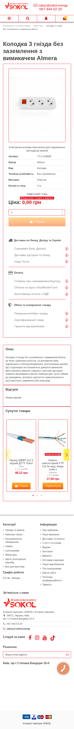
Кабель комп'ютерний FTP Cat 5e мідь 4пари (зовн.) (53, 465)
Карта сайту (49, 572)
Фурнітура (11, 554)
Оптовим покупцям (53, 560)
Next (66, 455)
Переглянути (53, 485)
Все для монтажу (14, 566)
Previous (7, 455)
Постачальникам (51, 568)
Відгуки (46, 547)
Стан (30, 194)
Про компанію (50, 530)
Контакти (47, 551)
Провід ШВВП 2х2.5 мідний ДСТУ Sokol (21, 462)
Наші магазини (50, 534)
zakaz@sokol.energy (53, 5)
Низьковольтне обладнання (13, 540)
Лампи (9, 546)
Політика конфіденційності (52, 579)
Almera (41, 162)
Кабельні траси (13, 534)
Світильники (12, 550)
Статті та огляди (51, 543)
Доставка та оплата (53, 538)
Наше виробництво (53, 564)
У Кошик (40, 221)
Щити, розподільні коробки (15, 561)
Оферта (47, 584)
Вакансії (47, 555)
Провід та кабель (14, 530)
